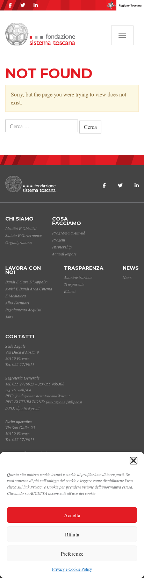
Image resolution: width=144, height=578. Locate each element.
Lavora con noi (23, 270)
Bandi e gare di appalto (26, 281)
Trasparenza (83, 268)
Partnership (62, 247)
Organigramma (18, 242)
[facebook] (10, 5)
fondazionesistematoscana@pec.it (42, 395)
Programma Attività (68, 233)
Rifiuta (72, 534)
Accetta (72, 515)
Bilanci (69, 291)
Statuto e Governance (23, 235)
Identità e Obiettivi (20, 228)
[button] (133, 460)
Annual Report (64, 254)
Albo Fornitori (17, 302)
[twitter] (23, 5)
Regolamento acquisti (23, 309)
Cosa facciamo (66, 221)
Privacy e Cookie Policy (72, 569)
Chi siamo (19, 219)
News (131, 268)
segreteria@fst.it (18, 389)
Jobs (9, 316)
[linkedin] (35, 5)
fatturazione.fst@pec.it (64, 401)
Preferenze (72, 553)
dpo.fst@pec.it (27, 408)
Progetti (58, 240)
